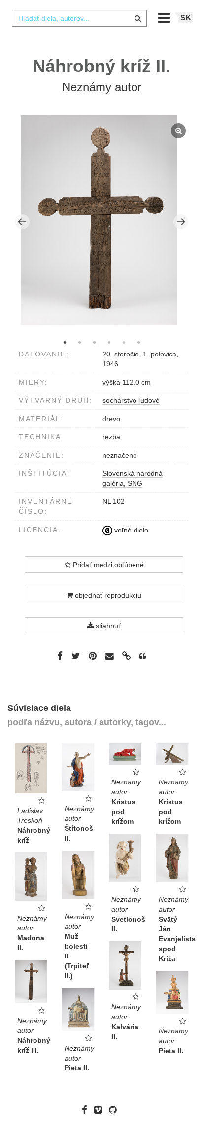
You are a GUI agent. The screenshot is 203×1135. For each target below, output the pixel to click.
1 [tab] (64, 342)
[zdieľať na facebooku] (60, 655)
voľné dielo (130, 530)
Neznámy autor (101, 87)
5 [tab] (124, 342)
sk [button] (186, 17)
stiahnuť (107, 626)
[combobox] (79, 18)
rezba (111, 437)
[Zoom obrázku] (99, 220)
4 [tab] (109, 342)
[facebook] (87, 1110)
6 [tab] (138, 342)
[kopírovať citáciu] (142, 656)
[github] (115, 1110)
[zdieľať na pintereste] (92, 655)
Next (180, 221)
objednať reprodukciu (107, 595)
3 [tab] (94, 342)
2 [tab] (79, 342)
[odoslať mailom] (109, 656)
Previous (22, 221)
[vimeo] (100, 1110)
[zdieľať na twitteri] (75, 655)
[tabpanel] (102, 221)
